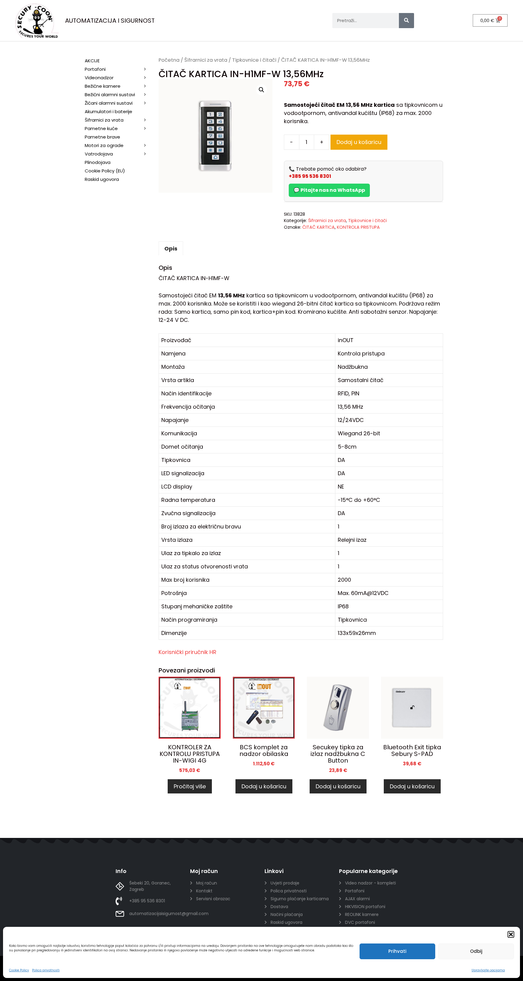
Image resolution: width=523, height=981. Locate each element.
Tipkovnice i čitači (254, 60)
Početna (169, 60)
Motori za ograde (104, 145)
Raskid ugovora (102, 179)
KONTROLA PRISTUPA (358, 227)
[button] (511, 934)
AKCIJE (92, 60)
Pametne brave (102, 137)
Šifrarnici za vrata (205, 60)
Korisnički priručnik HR (187, 652)
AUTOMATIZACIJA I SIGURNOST (110, 20)
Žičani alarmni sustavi (109, 103)
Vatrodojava (99, 154)
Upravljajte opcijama (488, 970)
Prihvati (397, 951)
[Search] (406, 20)
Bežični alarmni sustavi (110, 94)
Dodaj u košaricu (359, 142)
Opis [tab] (170, 248)
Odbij (476, 951)
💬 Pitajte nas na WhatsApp (329, 190)
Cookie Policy (19, 970)
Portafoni (95, 69)
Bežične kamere (102, 86)
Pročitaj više (190, 786)
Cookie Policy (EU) (105, 171)
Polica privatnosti (46, 970)
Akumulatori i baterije (108, 111)
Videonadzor (99, 77)
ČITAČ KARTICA (318, 227)
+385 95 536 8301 (310, 176)
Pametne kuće (101, 128)
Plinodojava (97, 162)
